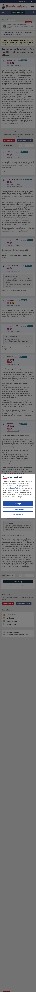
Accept (18, 503)
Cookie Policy (14, 488)
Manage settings (18, 514)
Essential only (18, 509)
